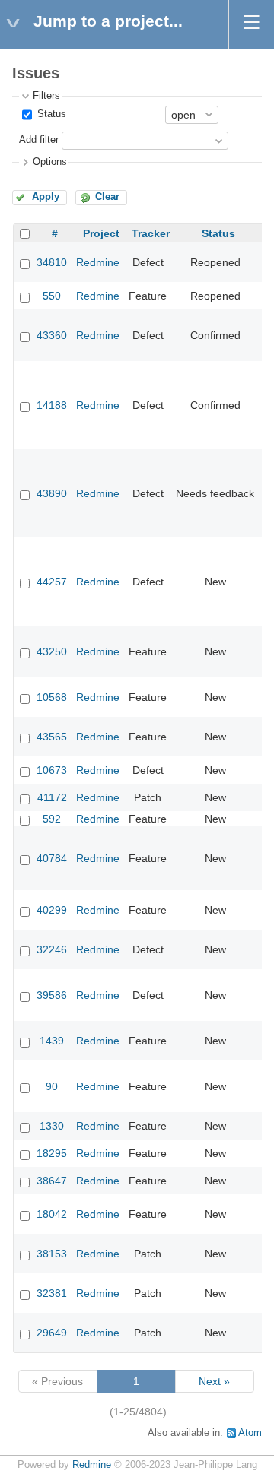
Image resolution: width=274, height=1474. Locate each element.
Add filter (39, 140)
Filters (46, 95)
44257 (52, 581)
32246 (52, 949)
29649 (52, 1333)
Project (101, 233)
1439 (52, 1041)
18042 (52, 1214)
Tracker (151, 233)
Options (50, 162)
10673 (52, 770)
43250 (52, 651)
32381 (52, 1293)
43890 (52, 493)
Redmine (97, 262)
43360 (52, 335)
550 (52, 296)
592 (52, 819)
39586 (52, 995)
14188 (52, 405)
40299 (52, 910)
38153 (52, 1253)
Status (50, 114)
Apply (45, 197)
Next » (214, 1381)
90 (52, 1086)
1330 (52, 1126)
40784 (52, 858)
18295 (52, 1153)
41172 (52, 797)
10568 (52, 697)
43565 (52, 737)
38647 (52, 1180)
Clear (107, 197)
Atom (250, 1433)
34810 (52, 262)
